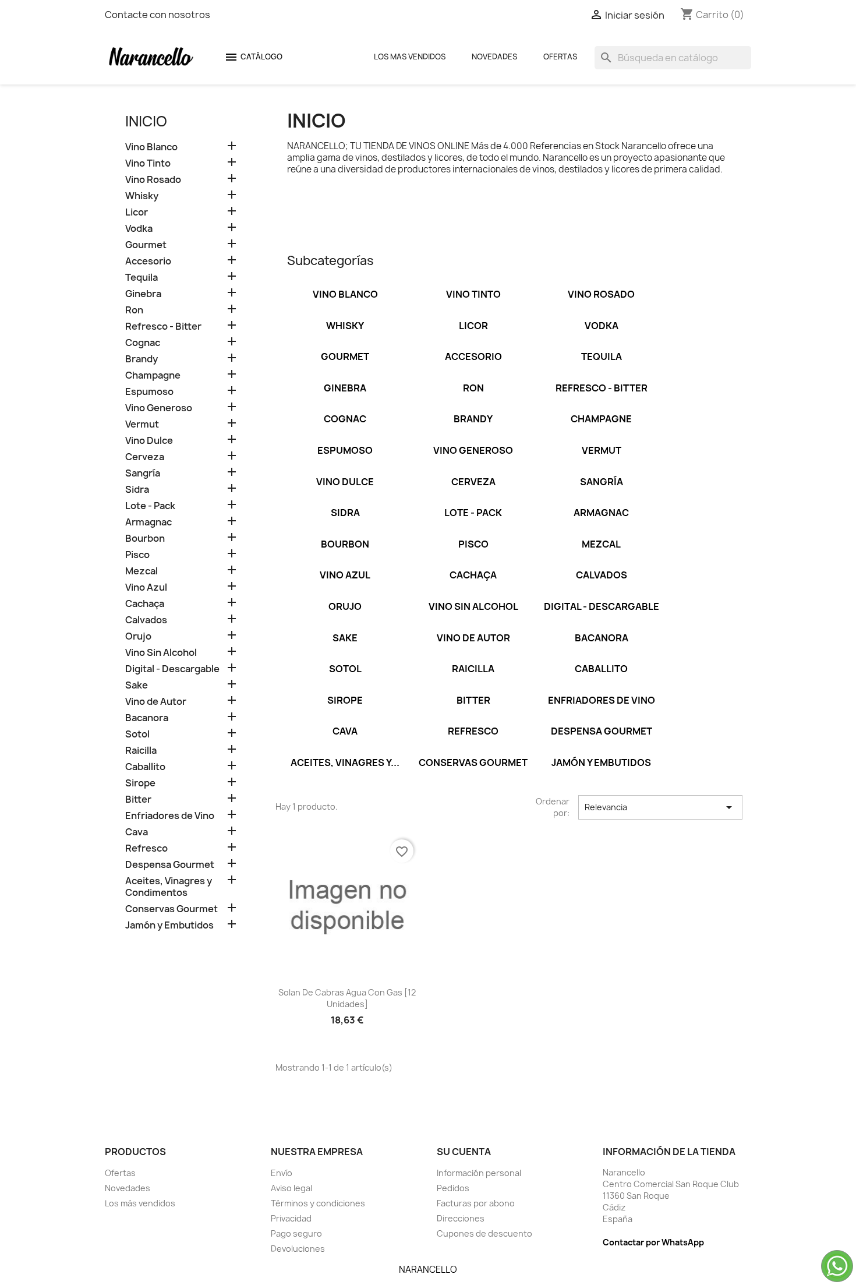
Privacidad (291, 1218)
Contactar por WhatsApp (653, 1242)
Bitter (138, 799)
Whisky (141, 196)
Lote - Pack (150, 506)
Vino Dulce (149, 441)
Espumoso (149, 392)
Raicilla (141, 750)
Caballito (145, 767)
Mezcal (141, 571)
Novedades (494, 56)
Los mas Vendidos (409, 56)
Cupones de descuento (484, 1233)
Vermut (142, 424)
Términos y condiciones (318, 1203)
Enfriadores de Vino (169, 816)
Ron (134, 310)
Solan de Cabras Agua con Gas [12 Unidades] (347, 998)
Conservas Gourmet (171, 909)
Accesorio (148, 261)
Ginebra (143, 294)
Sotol (137, 734)
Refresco (146, 848)
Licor (136, 212)
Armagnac (148, 522)
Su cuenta (464, 1151)
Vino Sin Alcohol (161, 653)
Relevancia (660, 807)
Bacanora (146, 718)
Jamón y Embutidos (169, 925)
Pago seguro (296, 1233)
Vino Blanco (151, 147)
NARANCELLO (428, 1269)
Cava (136, 832)
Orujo (138, 636)
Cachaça (144, 604)
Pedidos (453, 1188)
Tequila (141, 277)
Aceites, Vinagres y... (345, 762)
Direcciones (460, 1218)
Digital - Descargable (172, 669)
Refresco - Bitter (163, 326)
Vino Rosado (153, 180)
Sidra (137, 489)
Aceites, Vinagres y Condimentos (168, 887)
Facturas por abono (476, 1203)
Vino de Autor (155, 702)
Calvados (146, 620)
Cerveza (144, 457)
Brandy (141, 359)
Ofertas (560, 56)
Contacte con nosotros (157, 14)
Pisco (137, 555)
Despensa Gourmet (169, 865)
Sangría (142, 473)
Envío (281, 1172)
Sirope (140, 783)
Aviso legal (291, 1188)
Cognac (142, 343)
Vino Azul (146, 587)
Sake (136, 685)
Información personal (479, 1172)
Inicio (146, 121)
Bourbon (145, 538)
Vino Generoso (158, 408)
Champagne (153, 375)
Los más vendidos (140, 1203)
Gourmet (146, 245)
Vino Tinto (148, 163)
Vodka (139, 229)
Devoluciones (298, 1248)
